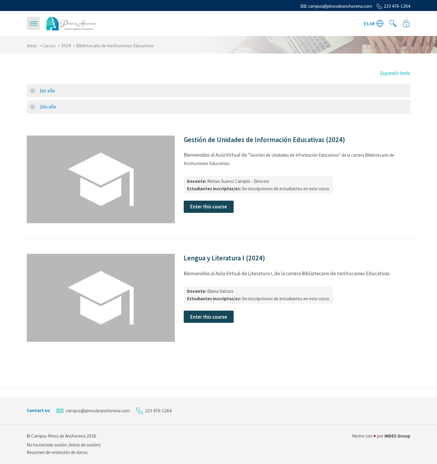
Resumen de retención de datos (57, 452)
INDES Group (397, 436)
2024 (66, 45)
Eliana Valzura (220, 291)
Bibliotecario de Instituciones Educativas (115, 45)
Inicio (32, 45)
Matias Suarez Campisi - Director (238, 181)
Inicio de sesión (84, 445)
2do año (48, 106)
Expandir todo (395, 73)
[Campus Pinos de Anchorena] (71, 23)
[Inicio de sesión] (406, 23)
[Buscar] (393, 23)
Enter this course (208, 206)
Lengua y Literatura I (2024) (224, 258)
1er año (47, 90)
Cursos (49, 45)
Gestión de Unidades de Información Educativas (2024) (264, 139)
